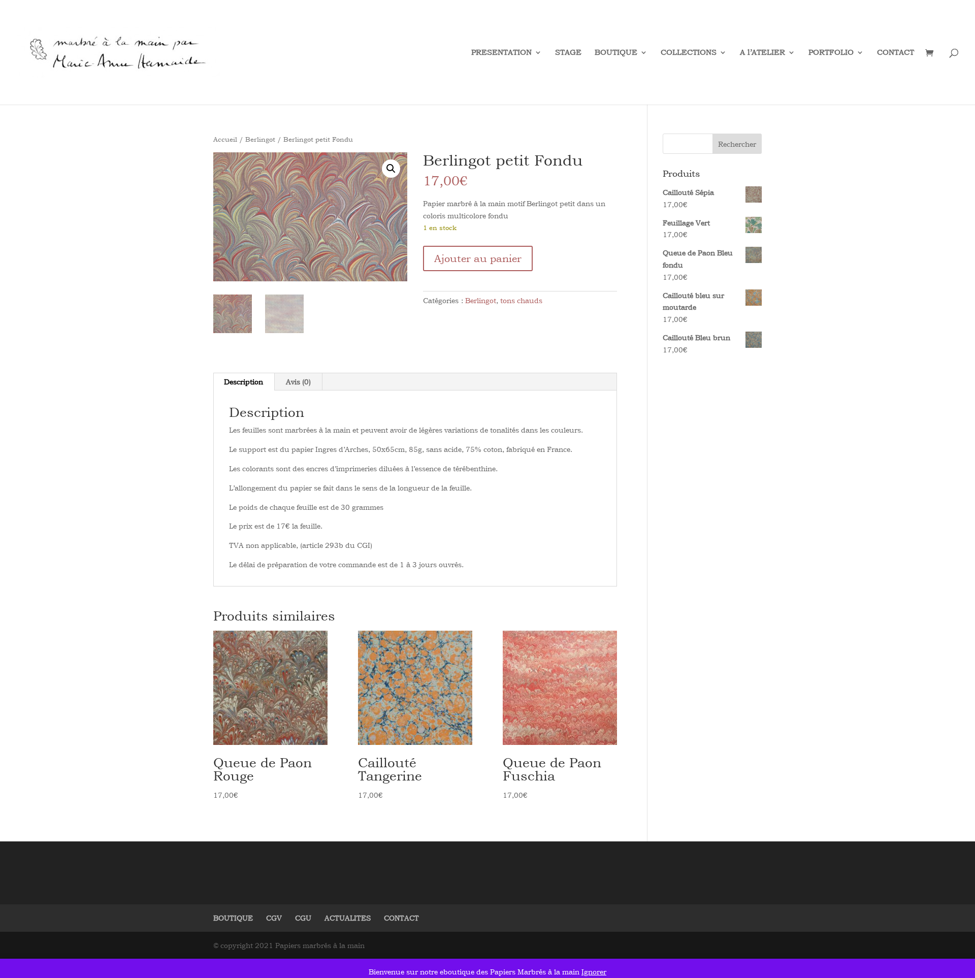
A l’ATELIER (762, 53)
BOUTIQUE (616, 53)
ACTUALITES (347, 918)
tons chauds (521, 300)
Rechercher (737, 144)
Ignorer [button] (593, 971)
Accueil (225, 139)
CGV (274, 918)
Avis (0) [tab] (298, 381)
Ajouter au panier (478, 258)
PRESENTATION (501, 53)
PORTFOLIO (831, 53)
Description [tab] (243, 381)
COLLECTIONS (689, 53)
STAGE (568, 53)
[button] (391, 168)
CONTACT (895, 53)
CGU (303, 918)
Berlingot (260, 139)
